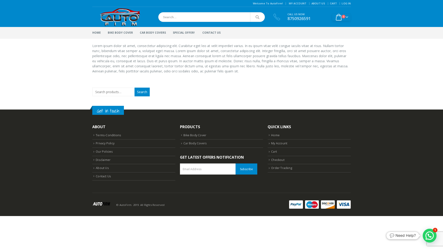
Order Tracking (281, 168)
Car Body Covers (153, 33)
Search (142, 92)
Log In (346, 3)
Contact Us (103, 176)
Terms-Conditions (108, 135)
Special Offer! (184, 33)
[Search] (257, 17)
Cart (333, 3)
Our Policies (104, 152)
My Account (298, 3)
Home (96, 33)
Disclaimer (103, 160)
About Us (318, 3)
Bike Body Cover (120, 33)
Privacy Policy (105, 143)
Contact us (211, 33)
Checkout (277, 160)
